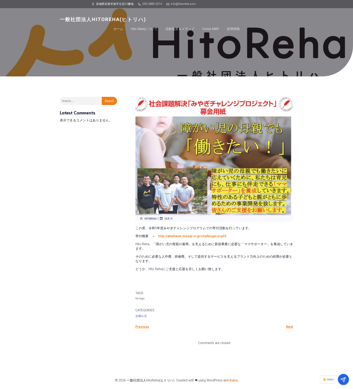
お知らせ (141, 315)
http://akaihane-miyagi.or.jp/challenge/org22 (192, 236)
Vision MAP (210, 29)
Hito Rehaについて (144, 29)
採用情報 (233, 29)
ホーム (118, 29)
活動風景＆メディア (180, 29)
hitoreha (151, 218)
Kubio (233, 380)
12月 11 (168, 218)
